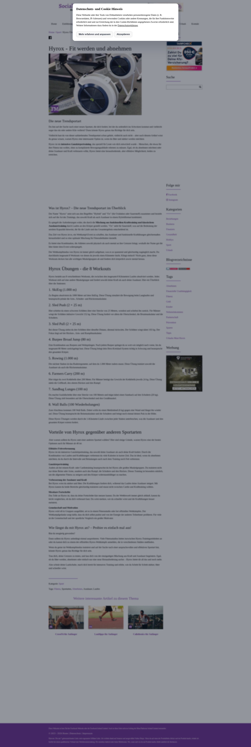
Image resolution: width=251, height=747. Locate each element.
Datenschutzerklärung (128, 25)
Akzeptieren (123, 34)
